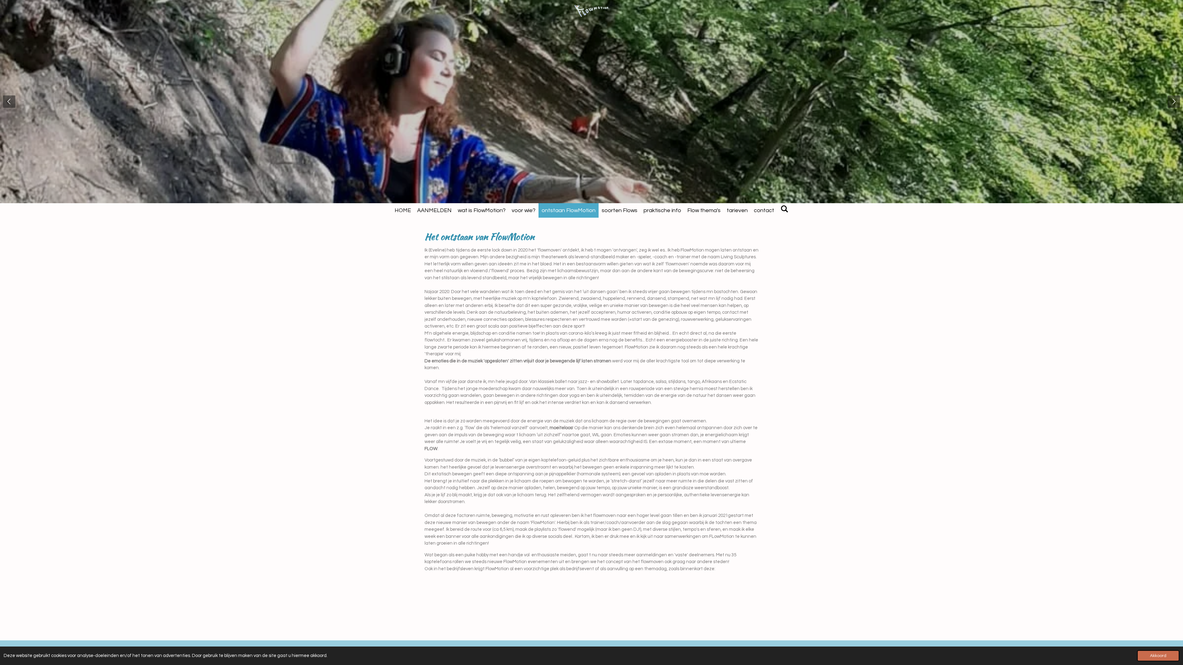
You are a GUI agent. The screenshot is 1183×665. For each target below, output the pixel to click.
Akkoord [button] (1158, 656)
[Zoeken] (784, 209)
